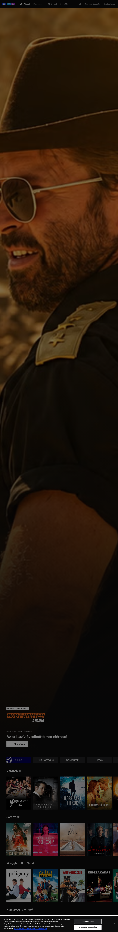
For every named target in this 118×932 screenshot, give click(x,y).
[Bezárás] (114, 923)
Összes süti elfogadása (88, 927)
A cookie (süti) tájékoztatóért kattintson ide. (30, 928)
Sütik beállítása (88, 921)
